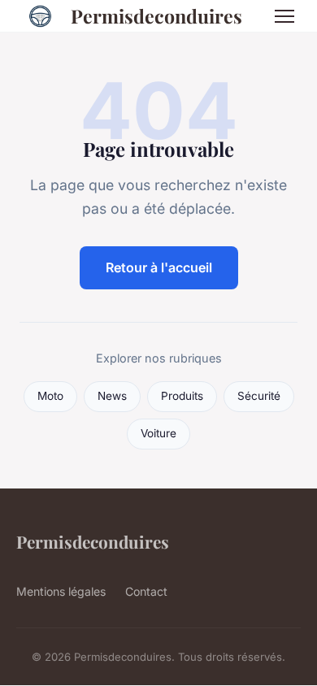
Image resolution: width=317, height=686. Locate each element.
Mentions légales (61, 591)
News (112, 395)
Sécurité (258, 395)
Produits (182, 395)
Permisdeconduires (156, 15)
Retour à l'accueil (159, 267)
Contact (146, 591)
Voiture (158, 433)
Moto (50, 395)
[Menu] (284, 16)
